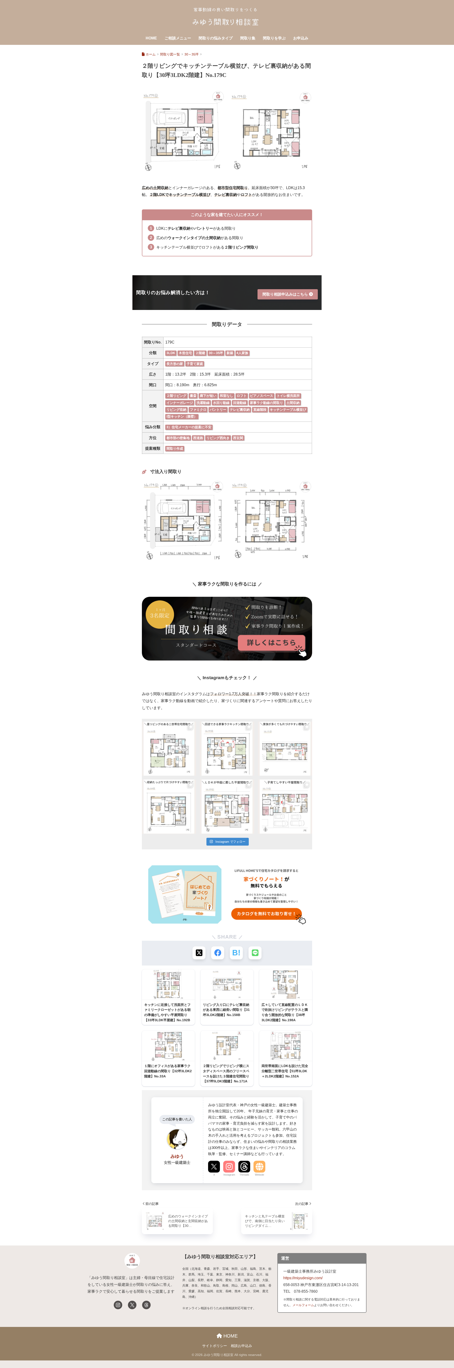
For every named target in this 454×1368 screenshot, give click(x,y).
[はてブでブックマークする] (236, 952)
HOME (151, 38)
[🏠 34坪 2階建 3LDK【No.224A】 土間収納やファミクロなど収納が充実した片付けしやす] (169, 806)
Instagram (229, 1174)
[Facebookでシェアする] (217, 952)
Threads (244, 1174)
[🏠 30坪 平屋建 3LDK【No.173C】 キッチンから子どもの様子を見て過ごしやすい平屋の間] (285, 806)
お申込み (300, 38)
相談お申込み (241, 1346)
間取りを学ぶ (274, 38)
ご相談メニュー (178, 38)
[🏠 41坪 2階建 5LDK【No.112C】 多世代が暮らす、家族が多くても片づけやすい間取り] (285, 749)
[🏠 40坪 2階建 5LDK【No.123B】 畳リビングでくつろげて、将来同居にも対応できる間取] (169, 749)
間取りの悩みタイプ (216, 38)
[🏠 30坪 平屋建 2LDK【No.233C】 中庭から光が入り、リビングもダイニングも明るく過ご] (227, 806)
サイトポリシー (214, 1346)
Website (259, 1174)
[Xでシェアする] (198, 952)
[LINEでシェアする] (255, 952)
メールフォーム (303, 1305)
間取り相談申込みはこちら (285, 294)
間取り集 (247, 38)
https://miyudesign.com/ (303, 1278)
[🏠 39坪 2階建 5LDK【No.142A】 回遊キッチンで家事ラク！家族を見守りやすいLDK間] (227, 749)
